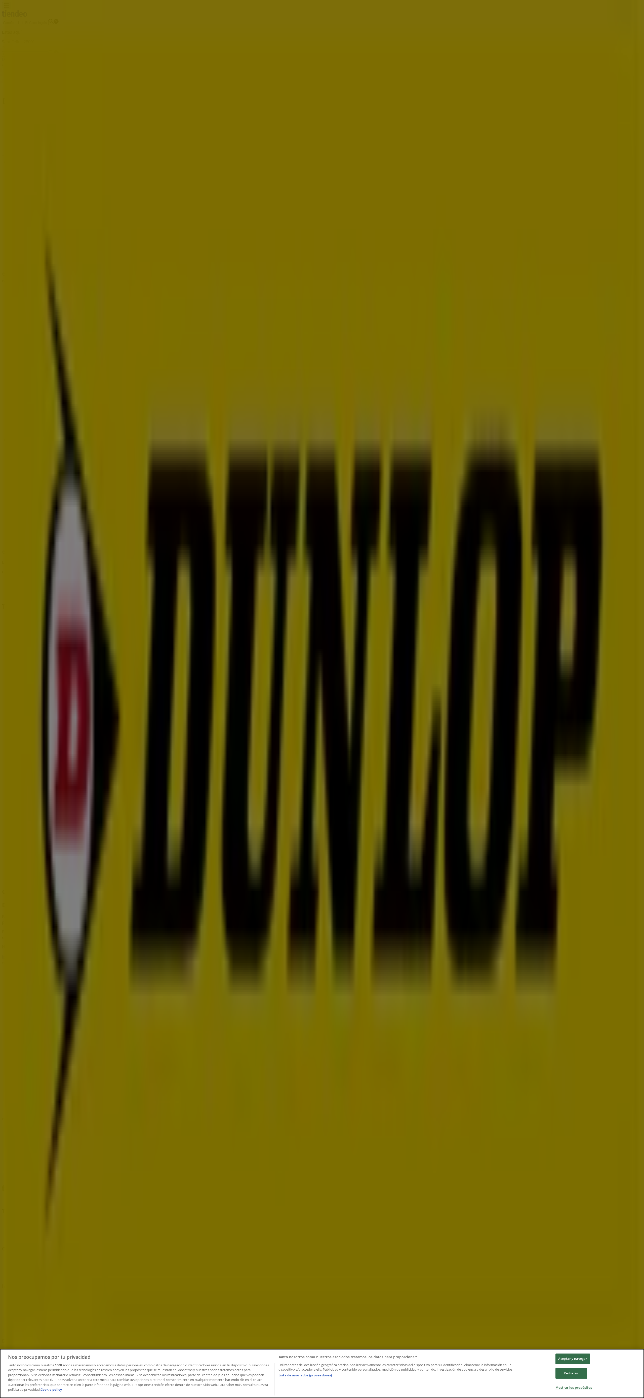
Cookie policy (51, 1389)
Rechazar (571, 1373)
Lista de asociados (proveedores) (305, 1375)
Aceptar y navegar (572, 1359)
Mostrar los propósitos (573, 1387)
